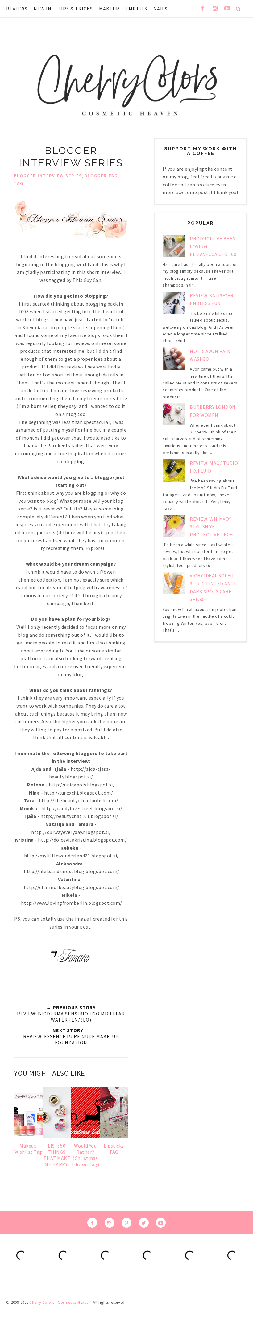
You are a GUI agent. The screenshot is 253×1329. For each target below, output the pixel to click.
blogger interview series (48, 175)
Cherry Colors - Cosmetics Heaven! (60, 1302)
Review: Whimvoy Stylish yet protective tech (211, 527)
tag (18, 183)
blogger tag (101, 175)
